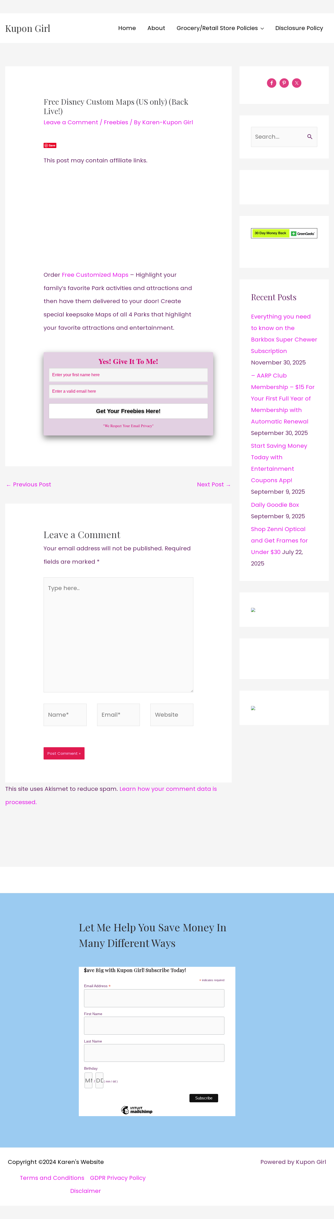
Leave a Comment (71, 122)
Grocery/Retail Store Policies (217, 28)
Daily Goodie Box (275, 505)
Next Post (214, 484)
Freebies (116, 122)
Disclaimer (85, 1191)
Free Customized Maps (96, 275)
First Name (93, 1014)
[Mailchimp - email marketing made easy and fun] (136, 1114)
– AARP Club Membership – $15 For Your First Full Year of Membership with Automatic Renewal (283, 399)
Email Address (97, 986)
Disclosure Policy (299, 28)
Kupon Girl (27, 28)
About (156, 28)
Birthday (91, 1068)
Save (52, 145)
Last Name (93, 1041)
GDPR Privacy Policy (118, 1178)
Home (127, 28)
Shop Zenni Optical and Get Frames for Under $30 (279, 540)
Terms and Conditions (52, 1178)
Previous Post (28, 484)
